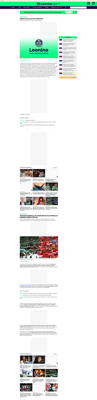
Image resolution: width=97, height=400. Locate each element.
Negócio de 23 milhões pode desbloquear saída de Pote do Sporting (69, 61)
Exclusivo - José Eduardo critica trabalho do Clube (59, 0)
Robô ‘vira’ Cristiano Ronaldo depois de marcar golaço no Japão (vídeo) (69, 44)
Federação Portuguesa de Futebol (27, 284)
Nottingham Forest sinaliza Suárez (73, 0)
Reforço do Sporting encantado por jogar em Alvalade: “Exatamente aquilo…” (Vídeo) (69, 69)
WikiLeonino (26, 7)
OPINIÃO (46, 7)
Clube (19, 7)
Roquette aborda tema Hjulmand (21, 0)
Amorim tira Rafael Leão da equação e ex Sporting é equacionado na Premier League (69, 73)
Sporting (24, 331)
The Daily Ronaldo (37, 7)
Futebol (12, 7)
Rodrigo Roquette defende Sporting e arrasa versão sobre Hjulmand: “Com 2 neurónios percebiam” (69, 65)
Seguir (69, 12)
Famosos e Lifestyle (56, 7)
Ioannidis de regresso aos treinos (10, 0)
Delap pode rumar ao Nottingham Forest (34, 0)
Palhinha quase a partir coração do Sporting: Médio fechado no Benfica (37, 295)
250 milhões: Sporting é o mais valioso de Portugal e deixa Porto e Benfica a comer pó (40, 293)
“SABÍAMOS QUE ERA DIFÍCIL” (30, 120)
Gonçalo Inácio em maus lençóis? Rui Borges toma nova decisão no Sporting (69, 48)
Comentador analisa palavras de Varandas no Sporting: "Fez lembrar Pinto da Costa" (69, 40)
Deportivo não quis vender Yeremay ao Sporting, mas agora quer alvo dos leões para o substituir (69, 57)
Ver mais (68, 77)
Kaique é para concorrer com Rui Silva (85, 0)
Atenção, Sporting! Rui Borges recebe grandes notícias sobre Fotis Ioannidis (69, 52)
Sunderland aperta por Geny (45, 0)
